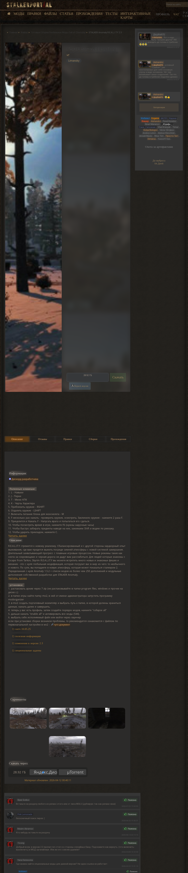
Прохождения (89, 14)
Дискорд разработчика (25, 479)
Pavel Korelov (169, 121)
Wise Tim (158, 136)
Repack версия (81, 386)
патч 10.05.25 (23, 629)
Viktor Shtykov (167, 130)
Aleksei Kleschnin (166, 133)
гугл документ (62, 624)
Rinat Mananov (152, 124)
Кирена (172, 118)
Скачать (118, 377)
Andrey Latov (149, 133)
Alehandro (156, 121)
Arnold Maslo (145, 136)
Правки (34, 14)
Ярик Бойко (23, 800)
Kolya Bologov (150, 130)
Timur (175, 127)
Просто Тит (172, 136)
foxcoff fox (164, 139)
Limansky (73, 60)
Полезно (131, 800)
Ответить (114, 800)
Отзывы (42, 439)
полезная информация (28, 636)
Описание (17, 439)
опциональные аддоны (28, 650)
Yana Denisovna (25, 860)
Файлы (50, 14)
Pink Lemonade (24, 814)
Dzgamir (155, 118)
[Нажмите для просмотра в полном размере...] (33, 217)
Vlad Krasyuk (164, 127)
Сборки (93, 439)
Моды (19, 14)
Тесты (111, 14)
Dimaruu (152, 139)
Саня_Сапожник (147, 127)
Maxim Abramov (25, 828)
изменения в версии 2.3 (29, 643)
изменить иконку (145, 36)
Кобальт (23, 871)
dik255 (164, 118)
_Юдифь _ (167, 124)
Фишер (145, 121)
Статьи (66, 14)
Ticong (20, 843)
